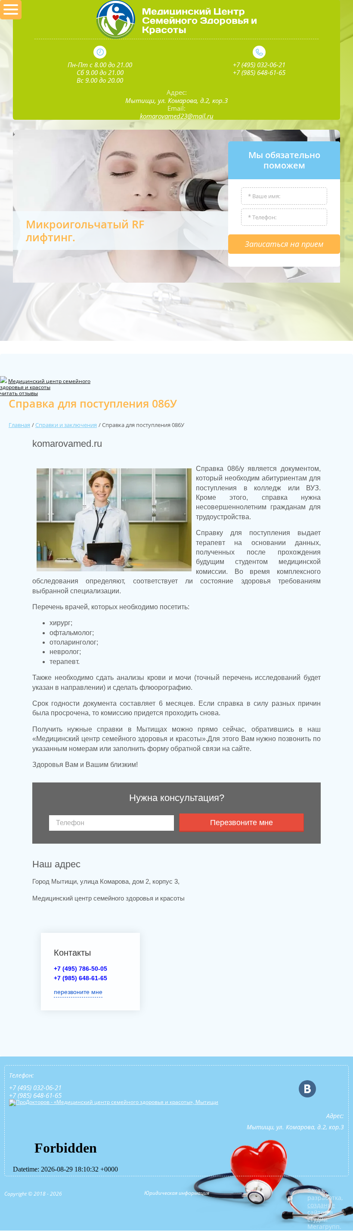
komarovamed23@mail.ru (177, 116)
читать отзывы (19, 393)
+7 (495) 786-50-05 (80, 968)
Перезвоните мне (241, 822)
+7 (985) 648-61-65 (259, 72)
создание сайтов (321, 1208)
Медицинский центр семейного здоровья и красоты (45, 384)
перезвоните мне (78, 991)
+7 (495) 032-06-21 (259, 64)
